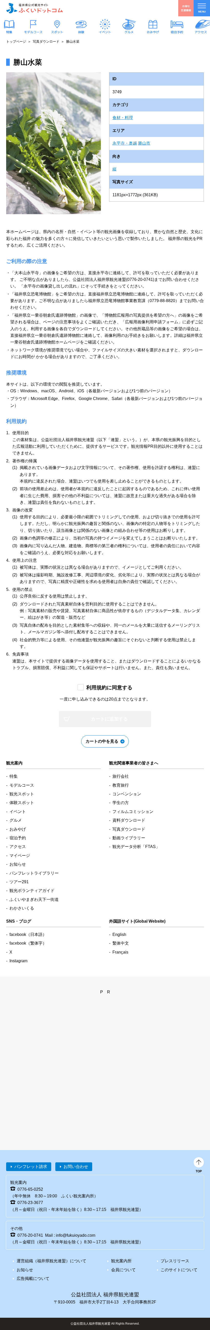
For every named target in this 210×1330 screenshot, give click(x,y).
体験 (81, 32)
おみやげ (153, 32)
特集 (9, 32)
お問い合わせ (76, 1166)
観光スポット (21, 794)
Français (120, 952)
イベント (105, 32)
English (119, 934)
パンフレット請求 (30, 1166)
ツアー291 (19, 882)
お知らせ (17, 864)
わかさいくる (21, 908)
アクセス (201, 32)
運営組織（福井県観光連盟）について (51, 1261)
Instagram (18, 961)
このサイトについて (179, 1270)
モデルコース (33, 32)
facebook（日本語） (28, 934)
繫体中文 (120, 943)
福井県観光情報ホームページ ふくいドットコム (34, 8)
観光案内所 (121, 1261)
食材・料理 (122, 118)
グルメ (128, 32)
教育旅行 (120, 785)
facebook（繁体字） (28, 943)
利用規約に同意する (109, 687)
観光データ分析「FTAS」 (136, 846)
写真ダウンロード (46, 41)
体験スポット (21, 802)
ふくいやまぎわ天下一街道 (34, 899)
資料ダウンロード (128, 820)
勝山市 (144, 143)
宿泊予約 (177, 32)
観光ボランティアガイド (32, 890)
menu (202, 11)
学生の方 (120, 802)
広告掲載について (33, 1278)
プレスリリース (175, 1261)
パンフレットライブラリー (34, 873)
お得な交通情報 (186, 8)
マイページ (19, 855)
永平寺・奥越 (124, 143)
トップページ (16, 41)
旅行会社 (120, 776)
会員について (123, 1270)
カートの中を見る (102, 741)
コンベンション (126, 794)
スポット (57, 32)
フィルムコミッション (132, 811)
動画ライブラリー (128, 838)
